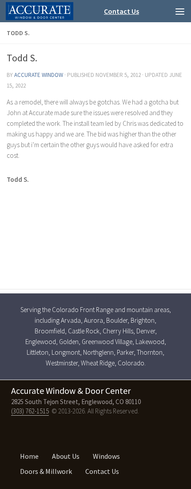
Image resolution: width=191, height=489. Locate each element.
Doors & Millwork (46, 471)
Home (29, 456)
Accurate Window (38, 75)
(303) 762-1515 (30, 411)
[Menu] (180, 11)
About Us (66, 456)
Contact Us (121, 11)
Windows (106, 456)
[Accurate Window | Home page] (39, 11)
